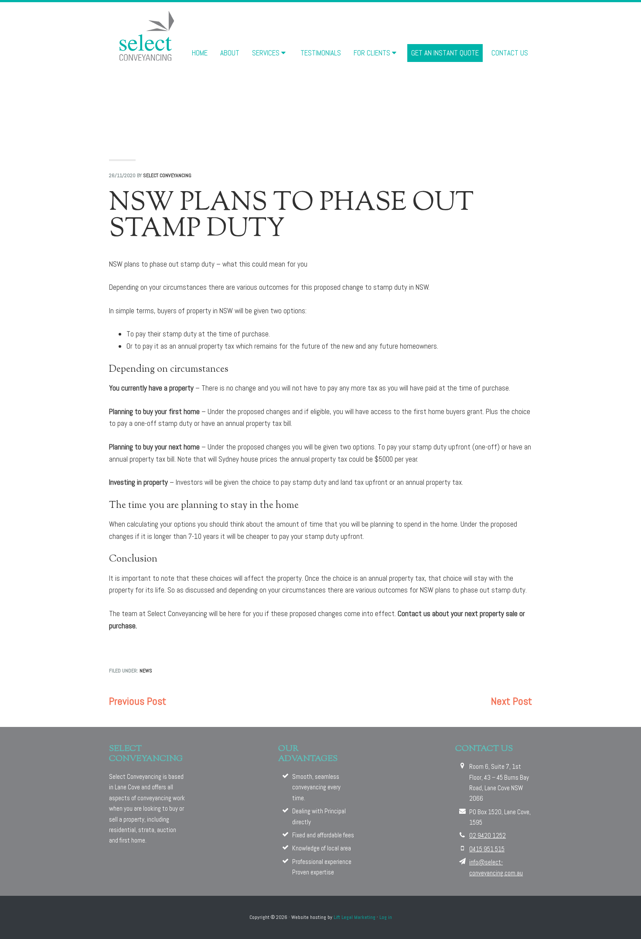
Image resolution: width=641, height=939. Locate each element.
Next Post (511, 701)
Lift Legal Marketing (354, 917)
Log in (385, 917)
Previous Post (137, 701)
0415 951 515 (487, 849)
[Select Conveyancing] (147, 35)
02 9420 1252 (487, 835)
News (146, 670)
